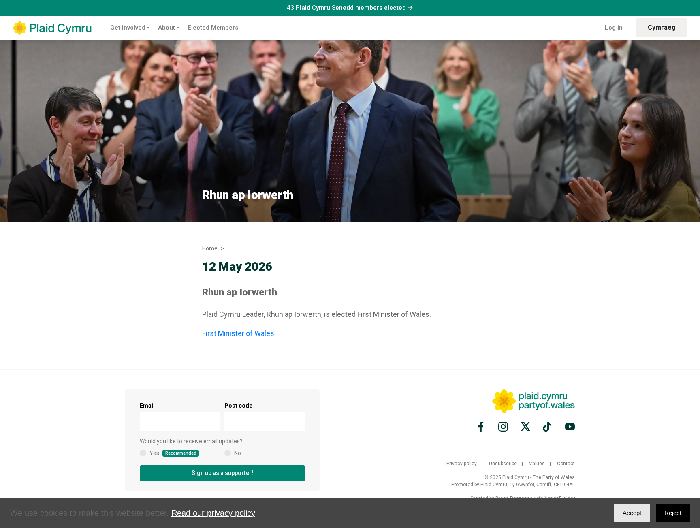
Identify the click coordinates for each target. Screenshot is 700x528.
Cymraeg (662, 27)
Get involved (127, 27)
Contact (566, 463)
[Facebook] (482, 426)
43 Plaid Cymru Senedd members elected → (350, 7)
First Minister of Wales (238, 333)
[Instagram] (503, 426)
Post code (238, 405)
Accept (632, 512)
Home (210, 248)
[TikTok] (547, 426)
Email (147, 405)
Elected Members (213, 27)
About (166, 27)
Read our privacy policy (213, 513)
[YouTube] (569, 426)
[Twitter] (525, 426)
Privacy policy (461, 463)
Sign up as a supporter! (222, 473)
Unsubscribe (503, 463)
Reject (672, 512)
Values (537, 463)
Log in (614, 27)
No (237, 453)
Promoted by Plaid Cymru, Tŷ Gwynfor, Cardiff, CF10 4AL (513, 484)
